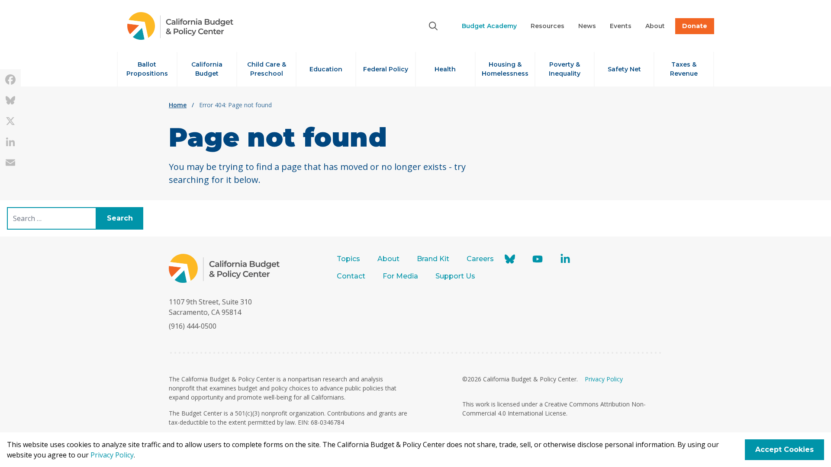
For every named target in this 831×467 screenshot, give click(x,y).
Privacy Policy (604, 379)
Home (178, 105)
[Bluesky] (10, 100)
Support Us (456, 276)
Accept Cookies (784, 449)
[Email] (10, 162)
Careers (480, 259)
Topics (348, 259)
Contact (351, 276)
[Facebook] (10, 79)
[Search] (433, 26)
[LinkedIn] (10, 141)
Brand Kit (433, 259)
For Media (400, 276)
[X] (10, 121)
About (388, 259)
